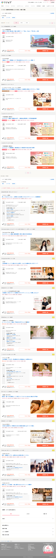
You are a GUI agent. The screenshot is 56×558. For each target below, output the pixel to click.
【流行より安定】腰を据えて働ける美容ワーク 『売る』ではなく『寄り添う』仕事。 (21, 31)
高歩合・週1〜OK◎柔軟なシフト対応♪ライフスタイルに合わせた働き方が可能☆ (20, 396)
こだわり (28, 513)
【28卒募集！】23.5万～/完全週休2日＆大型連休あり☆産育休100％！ (17, 359)
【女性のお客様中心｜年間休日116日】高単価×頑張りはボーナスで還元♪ (18, 425)
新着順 (22, 22)
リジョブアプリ (4, 548)
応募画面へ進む (45, 50)
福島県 (8, 541)
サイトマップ (30, 550)
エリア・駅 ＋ (8, 17)
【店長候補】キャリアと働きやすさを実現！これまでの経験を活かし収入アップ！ (20, 263)
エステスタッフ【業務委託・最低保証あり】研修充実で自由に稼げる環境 (18, 147)
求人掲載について (46, 0)
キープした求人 (39, 2)
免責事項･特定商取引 (31, 548)
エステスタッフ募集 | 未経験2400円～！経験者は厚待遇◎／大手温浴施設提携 (19, 118)
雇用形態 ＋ (14, 17)
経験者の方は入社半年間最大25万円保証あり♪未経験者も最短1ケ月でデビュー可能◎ (21, 89)
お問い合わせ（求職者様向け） (6, 547)
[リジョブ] (6, 2)
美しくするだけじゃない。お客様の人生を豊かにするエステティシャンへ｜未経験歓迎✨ (22, 196)
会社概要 (29, 549)
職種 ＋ (3, 17)
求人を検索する (31, 2)
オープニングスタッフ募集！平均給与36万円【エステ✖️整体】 (16, 322)
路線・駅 (45, 513)
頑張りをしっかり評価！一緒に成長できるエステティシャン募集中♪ (17, 484)
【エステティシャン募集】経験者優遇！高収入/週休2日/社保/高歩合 (17, 234)
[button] (28, 36)
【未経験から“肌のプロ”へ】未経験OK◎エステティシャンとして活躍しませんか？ (20, 292)
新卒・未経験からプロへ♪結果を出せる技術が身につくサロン (15, 455)
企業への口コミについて (5, 549)
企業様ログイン (52, 0)
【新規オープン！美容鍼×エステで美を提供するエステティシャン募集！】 (18, 60)
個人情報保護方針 (31, 547)
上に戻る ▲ (52, 556)
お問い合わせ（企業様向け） (20, 548)
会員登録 (52, 2)
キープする (28, 50)
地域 (11, 513)
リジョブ (2, 541)
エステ (5, 541)
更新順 (27, 22)
